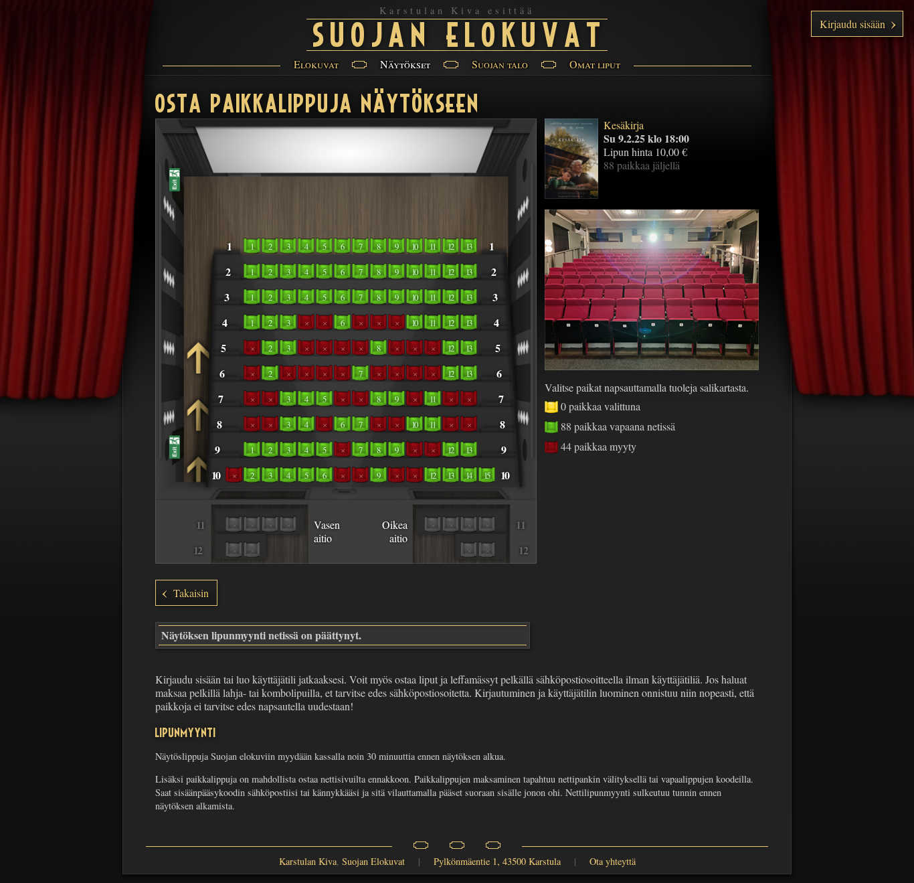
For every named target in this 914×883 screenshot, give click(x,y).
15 (487, 475)
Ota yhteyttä (612, 861)
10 (415, 246)
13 (469, 246)
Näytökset (405, 64)
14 (469, 475)
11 (433, 246)
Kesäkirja (624, 125)
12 (451, 246)
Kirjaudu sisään (852, 24)
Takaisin (191, 593)
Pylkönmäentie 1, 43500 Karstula (497, 861)
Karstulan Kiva (308, 861)
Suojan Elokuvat (460, 33)
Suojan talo (500, 64)
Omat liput (594, 64)
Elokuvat (316, 64)
